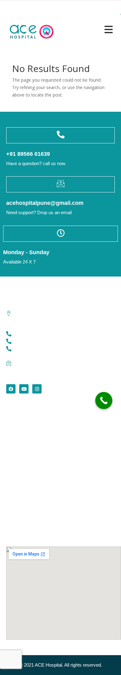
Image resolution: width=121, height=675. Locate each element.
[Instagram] (37, 389)
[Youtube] (24, 389)
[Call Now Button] (103, 400)
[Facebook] (11, 389)
